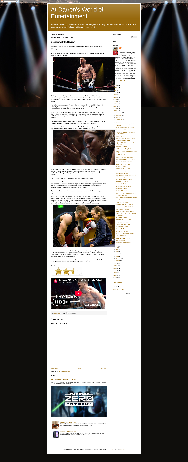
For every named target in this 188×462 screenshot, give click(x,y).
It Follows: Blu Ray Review (123, 229)
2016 (115, 108)
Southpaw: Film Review (122, 181)
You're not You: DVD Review (123, 164)
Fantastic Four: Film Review (123, 224)
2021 (115, 97)
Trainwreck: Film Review (122, 202)
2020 (115, 99)
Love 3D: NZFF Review (122, 231)
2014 (115, 263)
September (119, 119)
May (117, 251)
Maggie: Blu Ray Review (122, 222)
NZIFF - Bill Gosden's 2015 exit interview (126, 193)
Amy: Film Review (120, 240)
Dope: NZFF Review (121, 235)
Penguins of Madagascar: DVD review (126, 171)
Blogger (122, 449)
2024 (115, 90)
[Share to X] (71, 313)
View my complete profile (119, 81)
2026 (115, 85)
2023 (115, 92)
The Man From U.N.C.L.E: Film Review (126, 207)
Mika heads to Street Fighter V (124, 140)
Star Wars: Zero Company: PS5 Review (63, 379)
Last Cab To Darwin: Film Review (124, 162)
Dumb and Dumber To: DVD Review (125, 159)
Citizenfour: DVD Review (122, 209)
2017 (115, 106)
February (118, 258)
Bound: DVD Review (121, 136)
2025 (115, 88)
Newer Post (54, 368)
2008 (115, 277)
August (118, 122)
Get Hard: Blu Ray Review (122, 226)
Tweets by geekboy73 (118, 289)
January (118, 260)
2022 (115, 94)
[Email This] (67, 313)
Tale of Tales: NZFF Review (123, 238)
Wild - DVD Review (121, 166)
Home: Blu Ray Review (122, 173)
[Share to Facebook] (73, 313)
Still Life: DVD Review (121, 217)
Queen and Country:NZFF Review (125, 233)
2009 (115, 275)
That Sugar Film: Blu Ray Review (124, 204)
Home (79, 368)
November (119, 115)
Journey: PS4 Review (121, 195)
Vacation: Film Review (121, 184)
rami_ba (111, 449)
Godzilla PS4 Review (121, 188)
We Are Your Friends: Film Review (125, 127)
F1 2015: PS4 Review (121, 190)
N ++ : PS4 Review (121, 200)
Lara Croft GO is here (121, 146)
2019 (115, 101)
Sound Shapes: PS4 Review (123, 219)
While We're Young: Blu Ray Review (125, 138)
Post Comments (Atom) (64, 371)
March (117, 256)
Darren (123, 48)
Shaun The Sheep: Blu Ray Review (125, 211)
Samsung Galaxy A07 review (68, 431)
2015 (115, 111)
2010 (115, 272)
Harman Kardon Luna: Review (68, 422)
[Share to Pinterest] (75, 313)
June (117, 249)
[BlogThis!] (69, 313)
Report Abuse (117, 282)
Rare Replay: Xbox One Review (124, 179)
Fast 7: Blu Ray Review (122, 155)
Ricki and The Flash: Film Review (124, 157)
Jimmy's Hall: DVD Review (123, 168)
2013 (115, 266)
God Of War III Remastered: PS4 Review (126, 197)
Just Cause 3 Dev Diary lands (123, 149)
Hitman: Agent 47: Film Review (124, 130)
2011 (115, 270)
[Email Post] (64, 313)
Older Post (103, 368)
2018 (115, 104)
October (118, 117)
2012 (115, 268)
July (117, 247)
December (119, 113)
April (117, 254)
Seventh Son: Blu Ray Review (124, 186)
